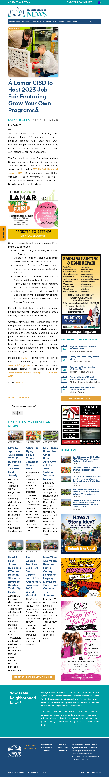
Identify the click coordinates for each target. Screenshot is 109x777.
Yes (15, 413)
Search (95, 22)
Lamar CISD (20, 383)
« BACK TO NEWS (18, 397)
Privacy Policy (85, 772)
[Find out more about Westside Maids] (81, 577)
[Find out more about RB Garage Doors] (81, 425)
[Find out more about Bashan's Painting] (81, 294)
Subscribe (75, 21)
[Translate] (99, 2)
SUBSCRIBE (3, 233)
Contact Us (62, 751)
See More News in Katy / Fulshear (33, 677)
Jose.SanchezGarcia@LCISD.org (24, 372)
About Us (62, 745)
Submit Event (46, 745)
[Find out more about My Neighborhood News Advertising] (81, 534)
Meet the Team (62, 748)
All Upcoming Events (81, 399)
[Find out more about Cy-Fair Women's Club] (81, 641)
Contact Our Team (19, 2)
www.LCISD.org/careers (20, 365)
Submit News (46, 748)
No (20, 413)
